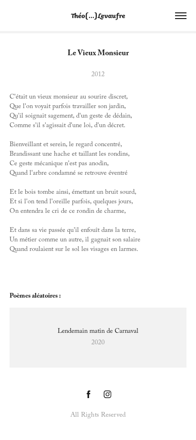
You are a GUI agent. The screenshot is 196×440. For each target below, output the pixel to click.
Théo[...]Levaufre (98, 15)
